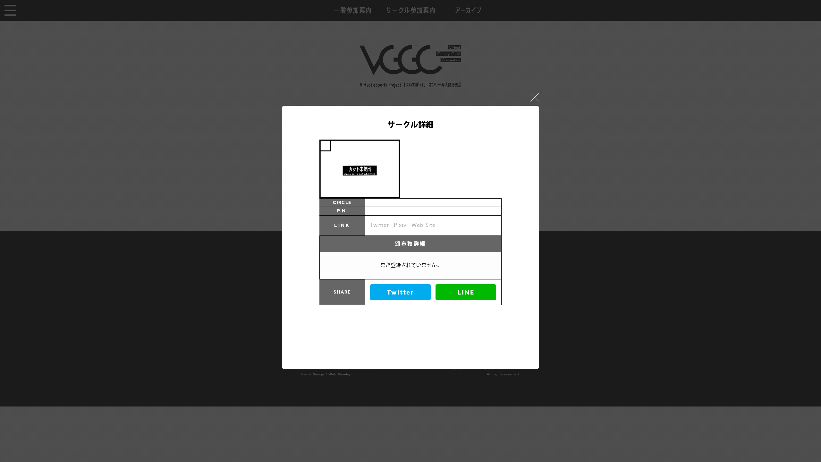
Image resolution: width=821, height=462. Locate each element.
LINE (466, 292)
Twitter (400, 292)
